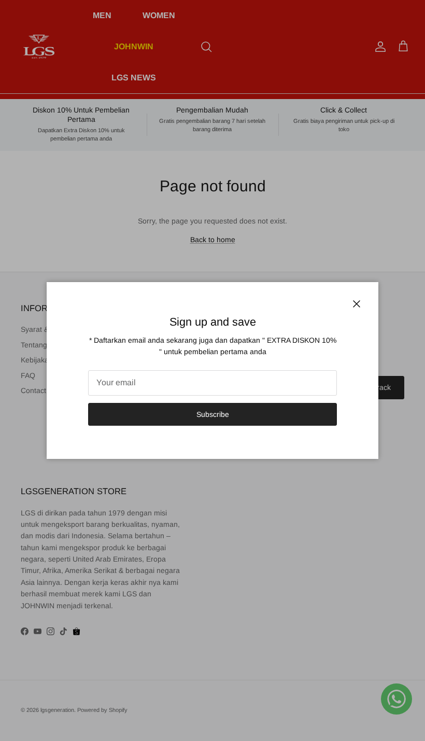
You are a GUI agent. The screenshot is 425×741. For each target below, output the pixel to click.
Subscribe (212, 414)
